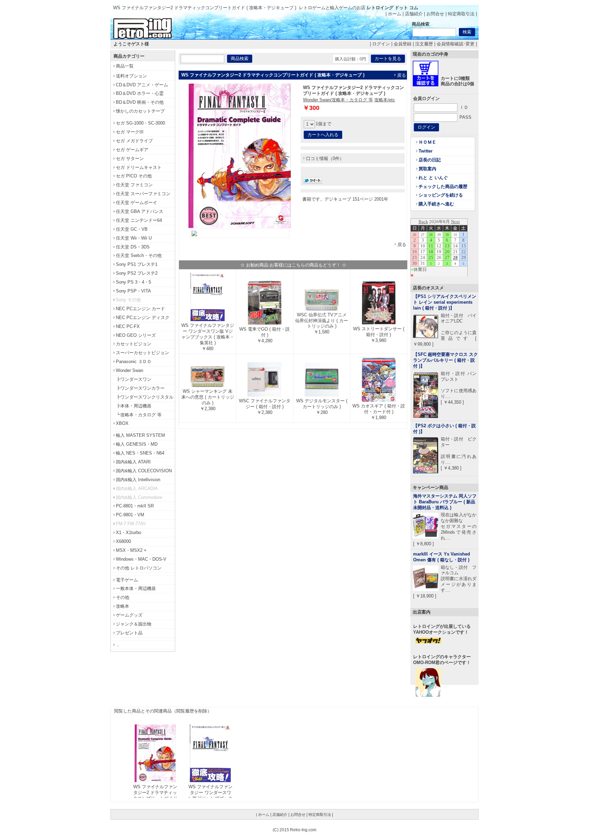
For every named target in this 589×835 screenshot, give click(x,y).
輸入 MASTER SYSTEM (140, 435)
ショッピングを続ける (441, 195)
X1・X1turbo (128, 532)
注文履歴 (424, 43)
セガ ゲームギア (132, 149)
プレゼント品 (129, 632)
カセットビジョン (133, 343)
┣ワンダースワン (133, 379)
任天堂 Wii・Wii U (134, 238)
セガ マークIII (130, 131)
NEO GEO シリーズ (136, 335)
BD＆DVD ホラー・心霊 (140, 93)
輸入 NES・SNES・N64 (140, 453)
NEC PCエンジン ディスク (142, 317)
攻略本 (122, 606)
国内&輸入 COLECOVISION (144, 470)
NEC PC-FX (128, 326)
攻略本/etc (384, 99)
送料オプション (131, 75)
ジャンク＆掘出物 (133, 624)
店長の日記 (430, 159)
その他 (122, 597)
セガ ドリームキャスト (139, 167)
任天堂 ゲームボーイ (136, 202)
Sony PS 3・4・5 (133, 282)
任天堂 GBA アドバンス (139, 211)
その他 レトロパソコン (139, 568)
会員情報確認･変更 (455, 43)
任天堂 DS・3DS (133, 246)
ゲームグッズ (129, 615)
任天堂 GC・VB (132, 229)
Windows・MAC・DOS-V (141, 559)
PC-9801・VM (130, 514)
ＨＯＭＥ (427, 142)
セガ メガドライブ (134, 140)
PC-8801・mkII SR (135, 505)
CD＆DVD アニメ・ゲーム (142, 84)
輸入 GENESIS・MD (136, 444)
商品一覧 (125, 66)
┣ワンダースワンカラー (140, 388)
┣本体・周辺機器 (133, 405)
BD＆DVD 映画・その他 (140, 102)
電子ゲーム (127, 579)
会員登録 (402, 43)
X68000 (123, 541)
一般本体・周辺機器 (136, 588)
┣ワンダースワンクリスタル (144, 397)
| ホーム (393, 13)
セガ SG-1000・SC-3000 (140, 123)
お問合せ (435, 13)
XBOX (122, 423)
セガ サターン (130, 158)
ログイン (381, 43)
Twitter (426, 151)
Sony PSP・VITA (133, 290)
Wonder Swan (129, 370)
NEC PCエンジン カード (140, 308)
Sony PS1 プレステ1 (136, 264)
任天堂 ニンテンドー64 (139, 220)
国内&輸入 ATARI (133, 461)
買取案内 (427, 168)
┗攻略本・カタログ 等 (139, 414)
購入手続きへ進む (436, 203)
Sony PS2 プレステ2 (136, 273)
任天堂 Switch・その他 (139, 255)
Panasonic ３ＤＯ (133, 361)
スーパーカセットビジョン (142, 352)
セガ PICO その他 (134, 175)
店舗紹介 (414, 13)
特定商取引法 (461, 13)
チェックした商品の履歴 (443, 186)
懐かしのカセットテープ (140, 111)
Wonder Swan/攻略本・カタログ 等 (338, 99)
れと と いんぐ (433, 177)
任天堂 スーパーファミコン (143, 193)
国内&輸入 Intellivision (138, 479)
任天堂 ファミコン (134, 184)
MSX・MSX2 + (131, 550)
